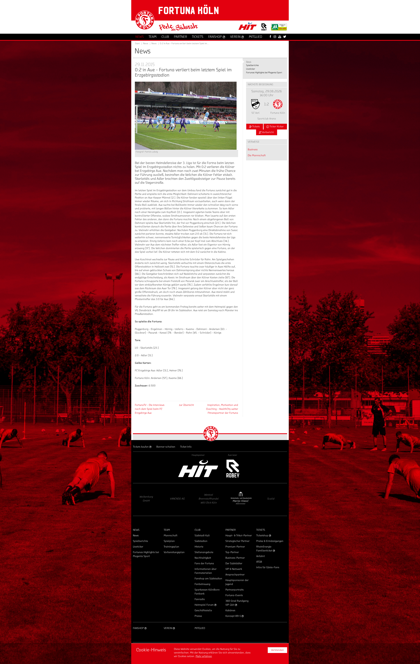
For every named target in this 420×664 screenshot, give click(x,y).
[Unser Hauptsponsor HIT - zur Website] (248, 27)
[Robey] (232, 468)
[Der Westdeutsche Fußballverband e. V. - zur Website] (279, 28)
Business (253, 149)
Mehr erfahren (204, 656)
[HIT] (198, 468)
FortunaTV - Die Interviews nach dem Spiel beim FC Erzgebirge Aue (149, 409)
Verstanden (277, 650)
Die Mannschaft (257, 155)
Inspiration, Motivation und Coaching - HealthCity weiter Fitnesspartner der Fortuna (222, 409)
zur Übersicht (186, 405)
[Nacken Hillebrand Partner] (240, 499)
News (154, 43)
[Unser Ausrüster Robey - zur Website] (264, 29)
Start (137, 43)
